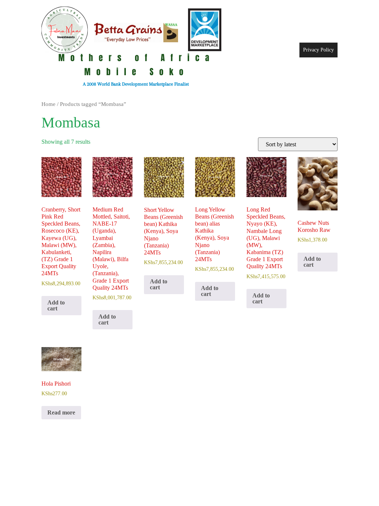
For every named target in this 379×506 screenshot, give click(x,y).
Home (48, 104)
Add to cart (56, 305)
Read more (61, 412)
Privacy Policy (318, 50)
